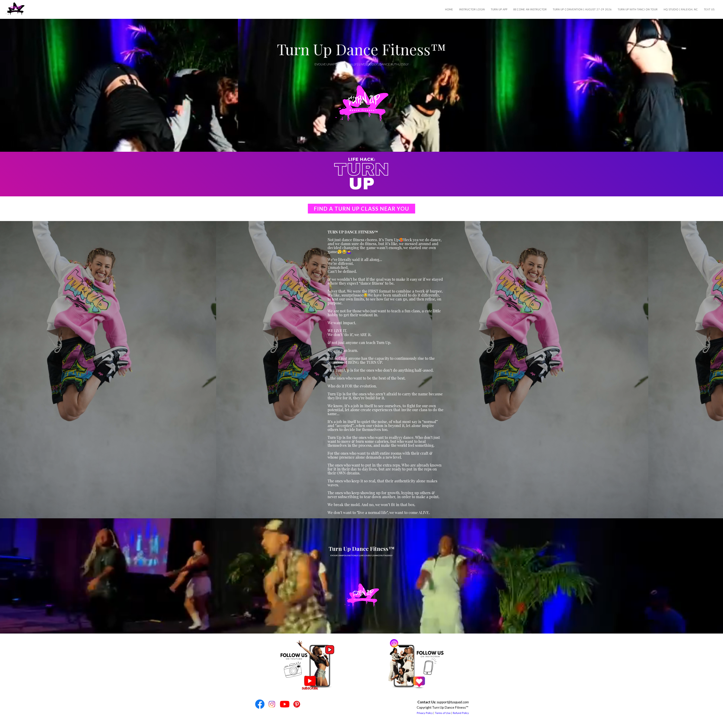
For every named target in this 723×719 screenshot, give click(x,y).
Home (449, 9)
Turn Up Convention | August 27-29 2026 (582, 9)
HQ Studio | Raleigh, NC (681, 9)
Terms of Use (443, 712)
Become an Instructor (530, 9)
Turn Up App (499, 9)
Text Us (709, 9)
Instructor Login (472, 9)
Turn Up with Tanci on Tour (638, 9)
